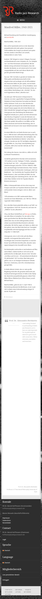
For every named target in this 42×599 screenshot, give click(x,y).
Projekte (28, 590)
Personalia (9, 297)
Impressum (6, 518)
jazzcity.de (10, 37)
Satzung (8, 594)
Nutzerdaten (6, 523)
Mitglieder (8, 592)
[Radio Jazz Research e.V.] (21, 15)
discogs (27, 214)
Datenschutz (6, 520)
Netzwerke (27, 592)
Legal (4, 539)
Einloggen (5, 580)
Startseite (8, 590)
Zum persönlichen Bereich (10, 575)
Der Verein (18, 590)
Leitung (18, 592)
